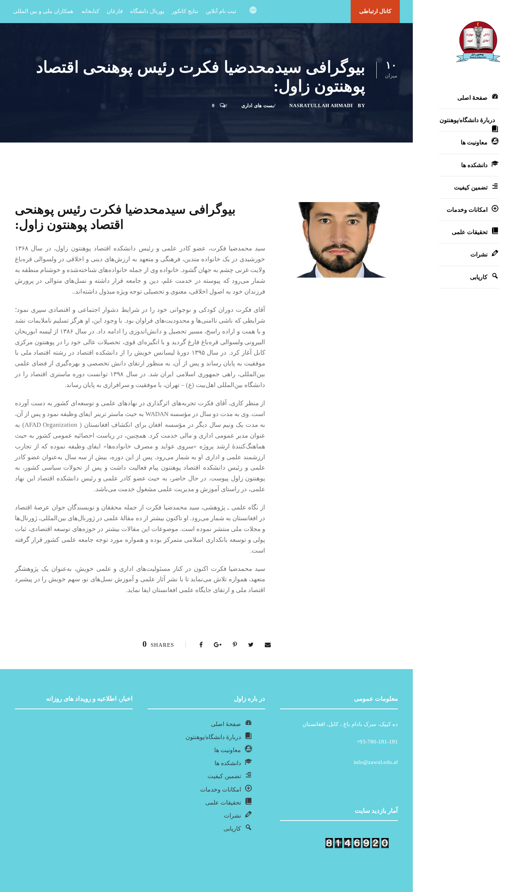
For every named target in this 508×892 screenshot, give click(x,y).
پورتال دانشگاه (147, 11)
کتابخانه (90, 11)
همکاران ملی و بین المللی (43, 11)
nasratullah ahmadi (321, 105)
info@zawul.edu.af (376, 762)
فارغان (115, 11)
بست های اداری (257, 105)
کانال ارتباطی (375, 11)
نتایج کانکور (185, 11)
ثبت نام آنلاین (221, 11)
